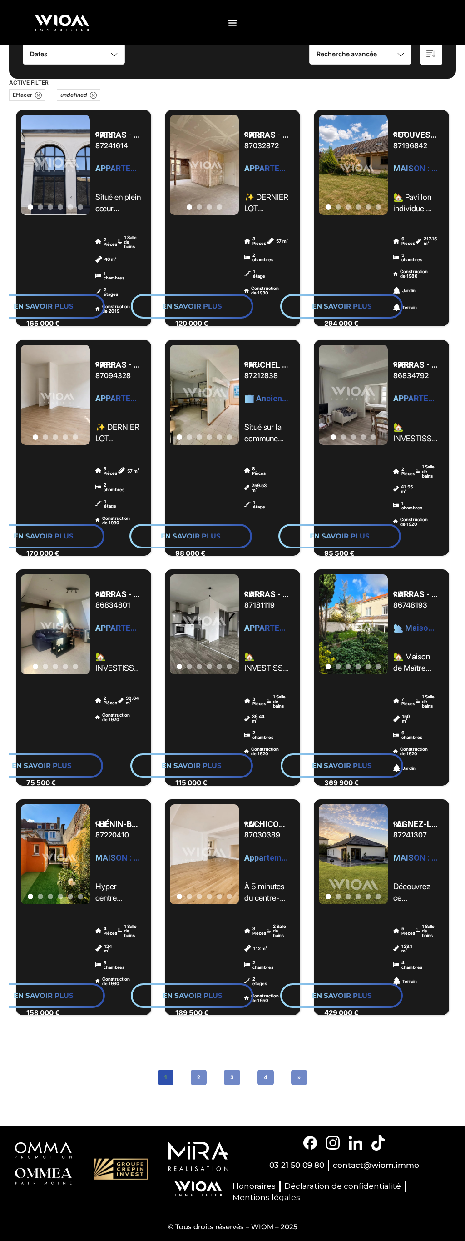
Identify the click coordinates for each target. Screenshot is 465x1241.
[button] (232, 23)
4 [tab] (60, 207)
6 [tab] (80, 207)
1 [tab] (30, 207)
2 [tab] (40, 207)
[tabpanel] (55, 165)
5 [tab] (70, 207)
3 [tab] (50, 207)
